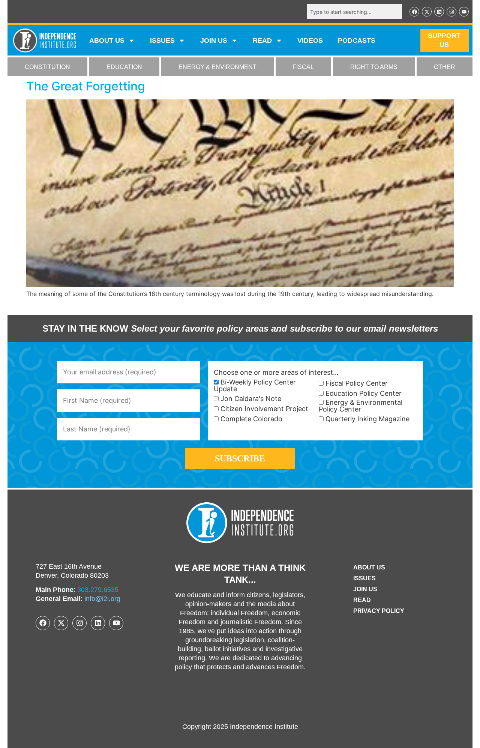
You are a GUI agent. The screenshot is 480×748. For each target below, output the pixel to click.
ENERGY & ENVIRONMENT (217, 67)
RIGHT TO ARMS (374, 67)
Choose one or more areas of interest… (276, 372)
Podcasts (356, 40)
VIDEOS (310, 40)
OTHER (444, 67)
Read (362, 600)
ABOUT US (106, 40)
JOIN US (213, 40)
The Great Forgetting (85, 86)
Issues (162, 40)
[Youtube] (464, 12)
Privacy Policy (378, 611)
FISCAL (303, 67)
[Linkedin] (439, 12)
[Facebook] (414, 12)
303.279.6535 (97, 589)
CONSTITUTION (47, 67)
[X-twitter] (427, 12)
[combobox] (354, 11)
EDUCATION (124, 67)
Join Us (365, 589)
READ (262, 40)
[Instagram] (451, 12)
